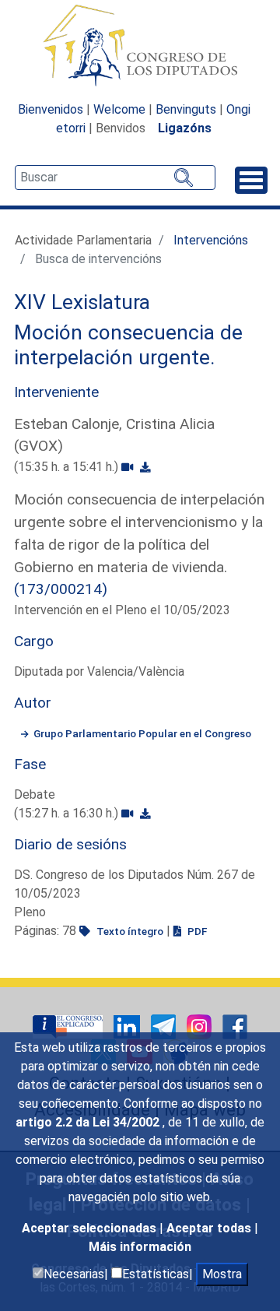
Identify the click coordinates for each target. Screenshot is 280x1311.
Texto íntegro (128, 931)
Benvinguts (186, 109)
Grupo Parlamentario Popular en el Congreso (142, 733)
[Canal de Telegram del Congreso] (165, 1026)
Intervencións (210, 240)
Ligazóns (185, 128)
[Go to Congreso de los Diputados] (140, 45)
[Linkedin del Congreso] (128, 1026)
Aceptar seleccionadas (90, 1228)
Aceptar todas (210, 1228)
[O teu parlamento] (69, 1026)
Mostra (222, 1274)
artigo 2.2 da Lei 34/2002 (89, 1122)
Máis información (140, 1246)
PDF (196, 931)
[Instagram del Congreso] (201, 1026)
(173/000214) (60, 589)
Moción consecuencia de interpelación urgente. (128, 345)
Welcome (119, 109)
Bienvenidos (50, 109)
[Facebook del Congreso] (235, 1026)
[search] (115, 177)
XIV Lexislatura (82, 302)
